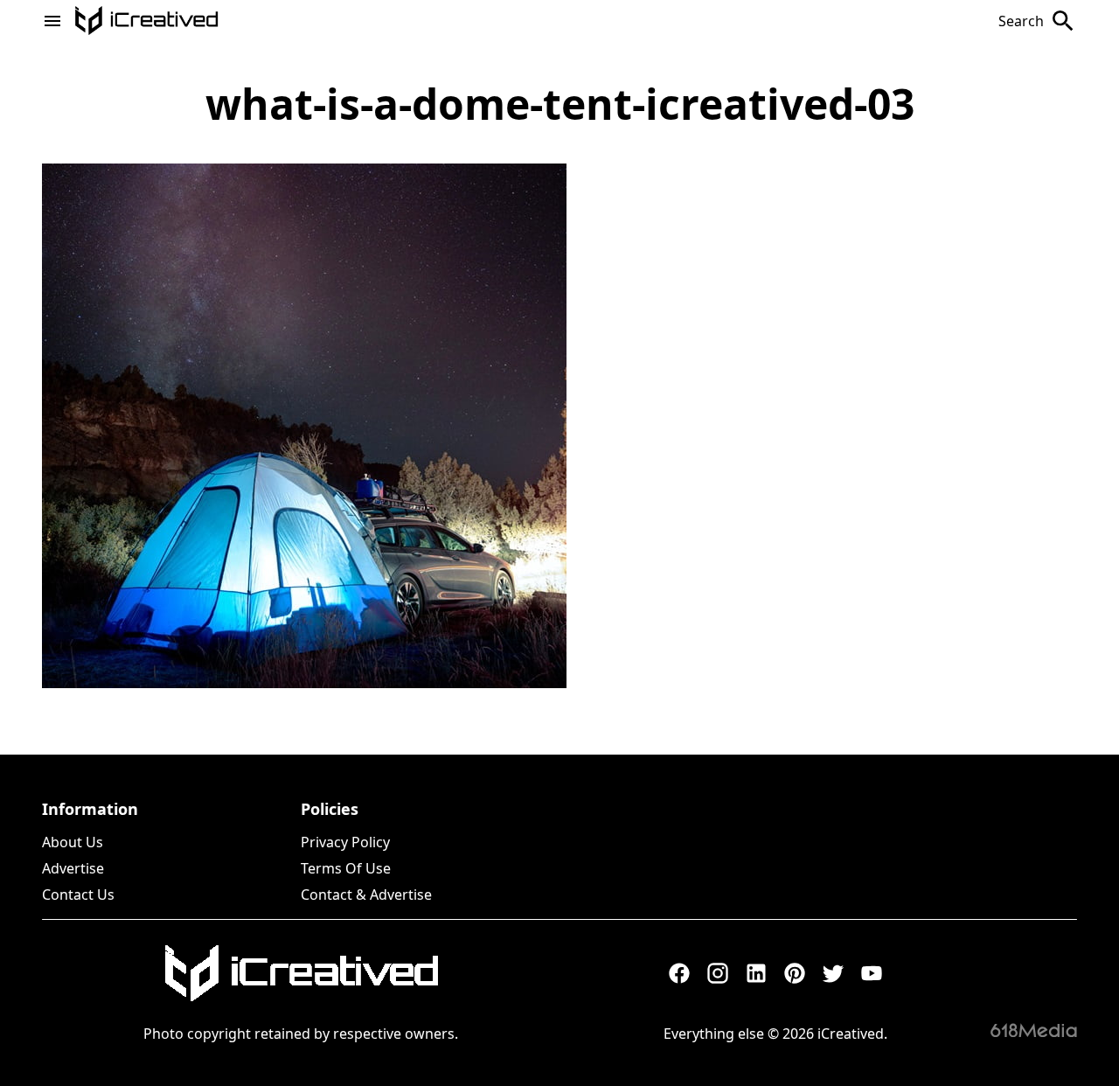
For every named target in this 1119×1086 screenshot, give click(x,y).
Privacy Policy (345, 842)
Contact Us (78, 894)
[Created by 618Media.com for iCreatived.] (1033, 1030)
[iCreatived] (301, 973)
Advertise (73, 868)
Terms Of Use (346, 868)
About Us (72, 842)
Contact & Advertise (366, 894)
